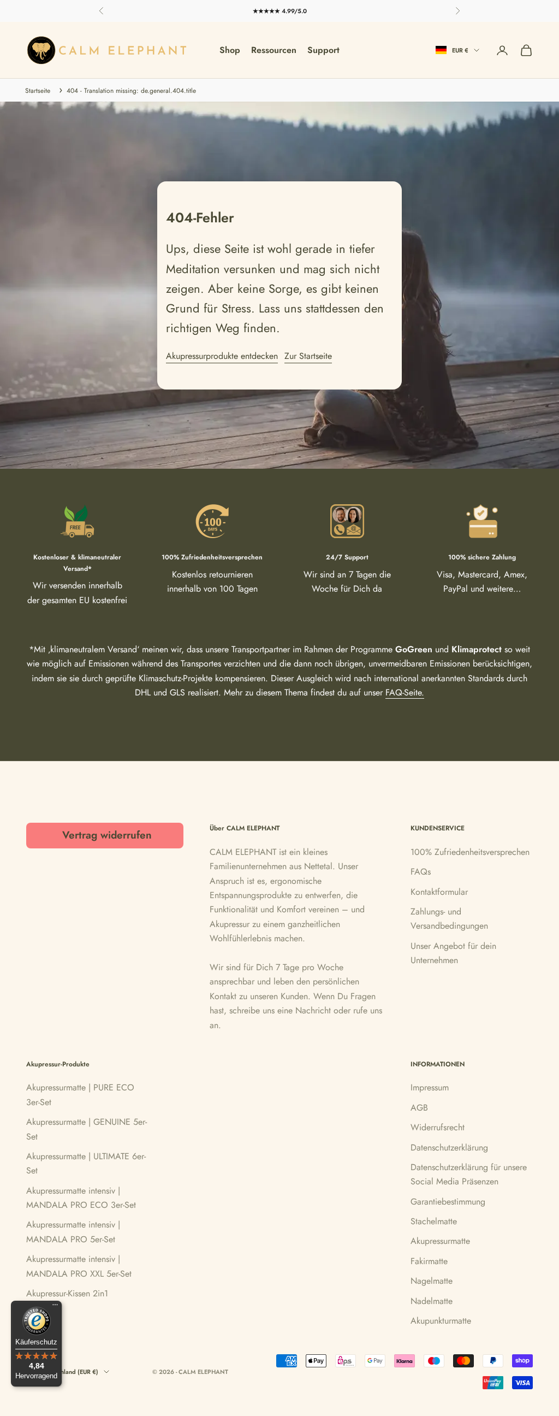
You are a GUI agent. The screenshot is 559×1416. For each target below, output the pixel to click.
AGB (419, 1107)
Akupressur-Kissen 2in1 (67, 1293)
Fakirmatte (429, 1261)
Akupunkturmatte (441, 1320)
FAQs (421, 871)
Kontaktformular (439, 892)
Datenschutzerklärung (449, 1147)
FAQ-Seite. (404, 692)
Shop (229, 50)
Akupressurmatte (440, 1241)
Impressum (430, 1087)
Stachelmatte (434, 1221)
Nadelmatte (432, 1301)
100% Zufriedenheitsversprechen (470, 852)
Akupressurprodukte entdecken (222, 356)
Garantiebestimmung (448, 1201)
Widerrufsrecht (438, 1127)
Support (323, 50)
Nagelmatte (432, 1281)
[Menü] (55, 1307)
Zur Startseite (308, 356)
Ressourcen (273, 50)
